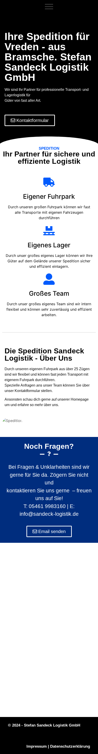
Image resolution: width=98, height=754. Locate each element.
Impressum (36, 746)
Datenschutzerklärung (70, 746)
